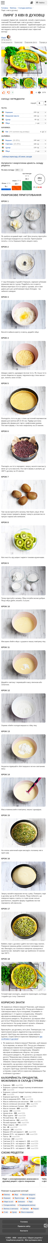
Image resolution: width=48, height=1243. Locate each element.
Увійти (42, 3)
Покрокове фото (31, 42)
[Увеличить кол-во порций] (45, 101)
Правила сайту (24, 1226)
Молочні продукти (28, 1194)
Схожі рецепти (6, 42)
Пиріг (30, 1202)
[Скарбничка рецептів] (31, 2)
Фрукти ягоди (19, 1198)
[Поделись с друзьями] (46, 1225)
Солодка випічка (9, 1205)
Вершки (36, 1209)
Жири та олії (8, 1202)
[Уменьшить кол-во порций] (45, 104)
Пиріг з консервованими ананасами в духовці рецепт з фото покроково (20, 1180)
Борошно (7, 1198)
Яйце (16, 1194)
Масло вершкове (27, 1212)
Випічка (7, 1194)
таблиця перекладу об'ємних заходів (17, 156)
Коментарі (18, 42)
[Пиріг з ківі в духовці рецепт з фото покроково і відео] (24, 61)
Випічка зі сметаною (11, 1209)
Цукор (14, 1212)
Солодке (32, 1198)
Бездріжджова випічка (27, 1205)
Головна (24, 1222)
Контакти (24, 1231)
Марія (3, 38)
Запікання (21, 1202)
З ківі (6, 1212)
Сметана (25, 1209)
